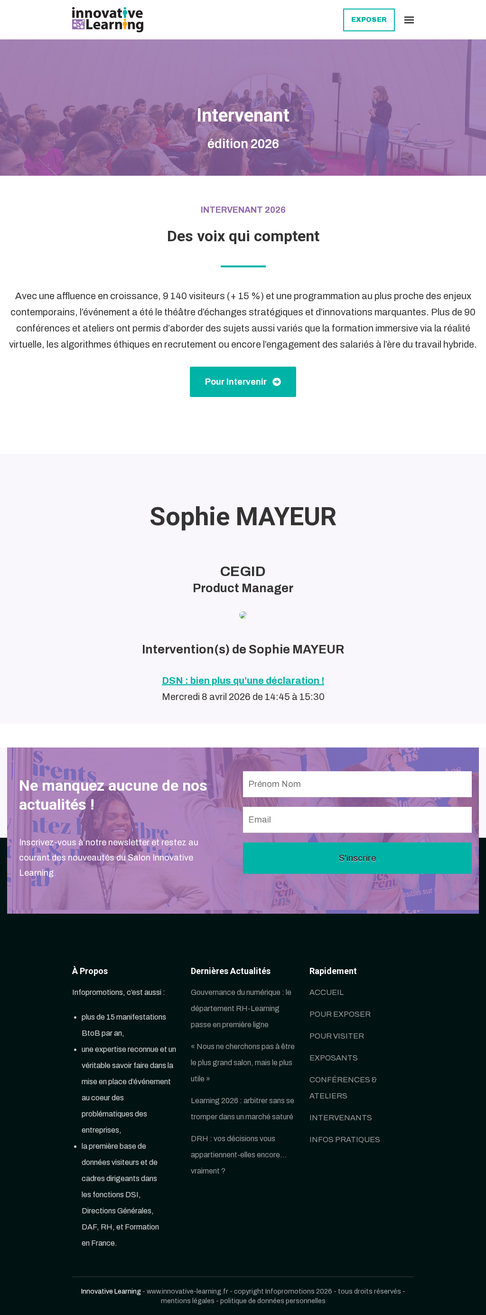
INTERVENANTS (340, 1118)
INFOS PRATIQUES (344, 1139)
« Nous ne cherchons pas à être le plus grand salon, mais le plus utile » (243, 1062)
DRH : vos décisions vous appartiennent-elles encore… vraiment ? (239, 1155)
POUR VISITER (336, 1036)
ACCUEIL (326, 992)
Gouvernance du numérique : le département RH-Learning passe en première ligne (241, 1008)
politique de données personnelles (273, 1301)
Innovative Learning (111, 1291)
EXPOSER (369, 19)
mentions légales (188, 1301)
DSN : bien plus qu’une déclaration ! (243, 680)
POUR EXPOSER (340, 1014)
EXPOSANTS (333, 1058)
